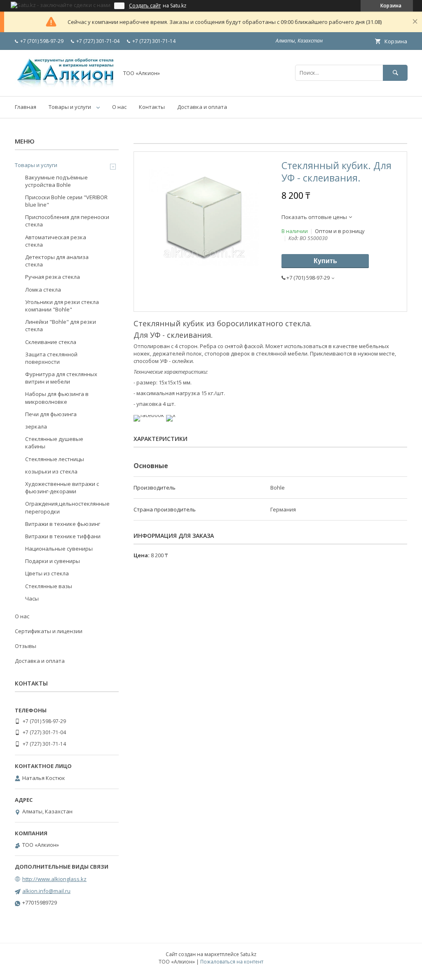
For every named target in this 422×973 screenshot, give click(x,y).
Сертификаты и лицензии (48, 631)
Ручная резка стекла (52, 276)
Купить (325, 260)
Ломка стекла (43, 289)
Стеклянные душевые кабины (54, 442)
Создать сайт (145, 6)
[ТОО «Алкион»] (64, 85)
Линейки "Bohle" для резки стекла (60, 325)
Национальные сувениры (59, 548)
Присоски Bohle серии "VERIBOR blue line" (66, 200)
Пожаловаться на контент (231, 961)
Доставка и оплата (202, 107)
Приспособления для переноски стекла (67, 220)
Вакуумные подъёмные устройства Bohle (56, 181)
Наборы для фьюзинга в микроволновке (57, 397)
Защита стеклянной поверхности (51, 358)
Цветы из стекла (47, 573)
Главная (25, 107)
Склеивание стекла (50, 342)
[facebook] (149, 415)
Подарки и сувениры (52, 561)
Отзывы (25, 646)
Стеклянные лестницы (54, 459)
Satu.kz (248, 954)
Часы (32, 598)
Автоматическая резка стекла (55, 240)
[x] (171, 415)
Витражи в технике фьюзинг (62, 524)
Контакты (152, 107)
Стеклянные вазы (48, 586)
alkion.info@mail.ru (46, 891)
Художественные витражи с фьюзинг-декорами (62, 487)
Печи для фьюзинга (51, 414)
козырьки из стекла (51, 471)
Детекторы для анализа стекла (57, 260)
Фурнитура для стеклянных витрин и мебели (61, 377)
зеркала (36, 426)
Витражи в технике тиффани (63, 536)
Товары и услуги (70, 107)
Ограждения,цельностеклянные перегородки (67, 507)
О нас (119, 107)
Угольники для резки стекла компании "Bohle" (62, 305)
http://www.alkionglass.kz (54, 879)
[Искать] (395, 73)
